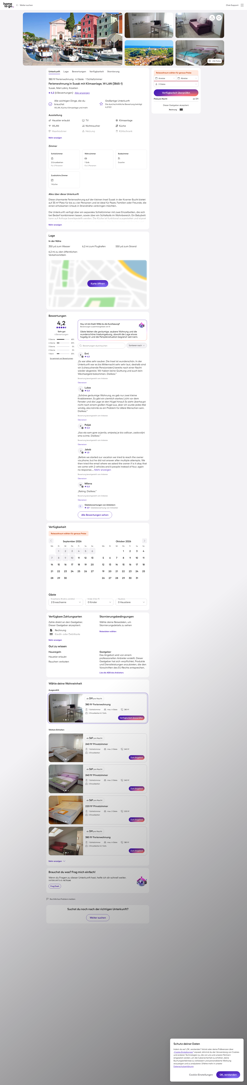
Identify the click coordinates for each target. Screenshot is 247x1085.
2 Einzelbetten (94, 753)
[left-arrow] (51, 708)
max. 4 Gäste (112, 709)
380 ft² (126, 709)
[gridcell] (58, 551)
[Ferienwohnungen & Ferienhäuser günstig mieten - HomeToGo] (8, 5)
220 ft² (126, 811)
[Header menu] (242, 5)
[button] (242, 5)
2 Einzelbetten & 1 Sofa (97, 713)
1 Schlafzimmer (94, 709)
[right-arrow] (80, 708)
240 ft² (126, 749)
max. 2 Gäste (112, 749)
